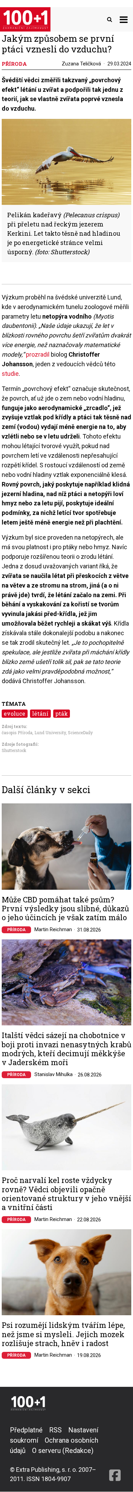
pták (61, 713)
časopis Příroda (17, 732)
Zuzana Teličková (81, 64)
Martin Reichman (53, 929)
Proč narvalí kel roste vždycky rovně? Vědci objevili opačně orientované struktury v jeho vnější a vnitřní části (66, 1194)
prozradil (37, 354)
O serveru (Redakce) (62, 1450)
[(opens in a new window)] (115, 1454)
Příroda (16, 929)
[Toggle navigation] (123, 19)
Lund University (50, 732)
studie (10, 373)
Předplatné (26, 1430)
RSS (55, 1430)
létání (40, 713)
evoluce (14, 713)
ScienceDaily (80, 732)
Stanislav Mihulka (53, 1074)
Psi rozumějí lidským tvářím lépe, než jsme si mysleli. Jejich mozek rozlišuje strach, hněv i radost (63, 1334)
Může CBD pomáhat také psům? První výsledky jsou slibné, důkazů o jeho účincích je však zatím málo (65, 908)
